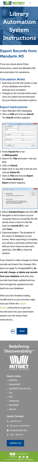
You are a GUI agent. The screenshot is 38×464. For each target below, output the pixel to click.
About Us (12, 409)
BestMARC (13, 380)
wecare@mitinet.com (18, 430)
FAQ (10, 393)
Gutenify (20, 459)
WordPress (29, 459)
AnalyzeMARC (14, 384)
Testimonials (14, 401)
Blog (10, 397)
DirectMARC (14, 405)
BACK (22, 331)
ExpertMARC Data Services (20, 388)
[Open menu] (30, 3)
